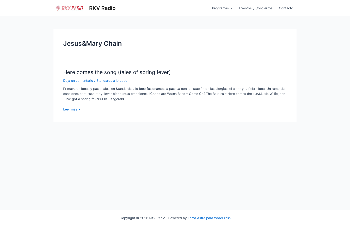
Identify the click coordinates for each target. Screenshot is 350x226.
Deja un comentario (78, 81)
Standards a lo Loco (111, 81)
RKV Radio (102, 8)
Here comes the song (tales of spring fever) (117, 72)
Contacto (286, 8)
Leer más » (71, 109)
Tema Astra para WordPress (209, 218)
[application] (231, 8)
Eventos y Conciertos (255, 8)
